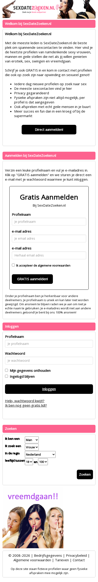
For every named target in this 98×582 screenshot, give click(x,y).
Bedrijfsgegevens (48, 555)
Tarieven (62, 560)
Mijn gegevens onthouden (29, 370)
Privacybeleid (76, 555)
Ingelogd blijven (21, 376)
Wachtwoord (15, 353)
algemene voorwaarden (54, 265)
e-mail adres (21, 231)
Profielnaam (21, 214)
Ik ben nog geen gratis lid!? (26, 405)
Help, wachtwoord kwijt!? (24, 400)
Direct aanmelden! (49, 129)
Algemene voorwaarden (32, 560)
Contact (79, 560)
